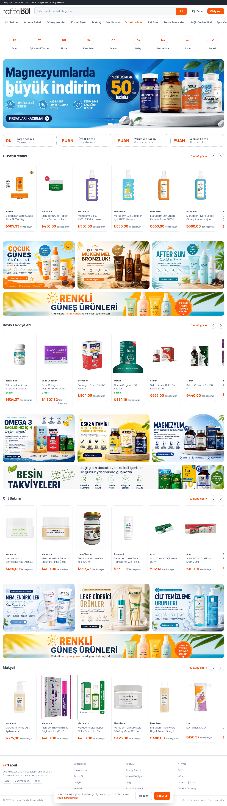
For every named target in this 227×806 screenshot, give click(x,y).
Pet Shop (153, 22)
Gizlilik (181, 770)
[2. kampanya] (113, 124)
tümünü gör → (198, 156)
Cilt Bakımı (11, 22)
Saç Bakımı (113, 22)
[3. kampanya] (118, 124)
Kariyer (78, 782)
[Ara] (181, 11)
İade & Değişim (134, 776)
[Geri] (213, 156)
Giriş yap (215, 11)
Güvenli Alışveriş (187, 788)
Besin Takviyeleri (174, 22)
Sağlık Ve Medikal (201, 22)
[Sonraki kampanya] (217, 93)
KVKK (180, 776)
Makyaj (96, 22)
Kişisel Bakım (79, 22)
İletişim (78, 788)
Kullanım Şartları (187, 782)
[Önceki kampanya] (9, 93)
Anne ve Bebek (32, 22)
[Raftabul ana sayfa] (16, 11)
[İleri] (221, 156)
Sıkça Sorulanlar (135, 788)
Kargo (129, 782)
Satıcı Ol (78, 776)
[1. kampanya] (109, 124)
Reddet (143, 795)
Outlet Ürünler (134, 22)
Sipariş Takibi (133, 770)
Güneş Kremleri (56, 22)
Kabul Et (162, 795)
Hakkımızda (80, 770)
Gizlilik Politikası (67, 797)
